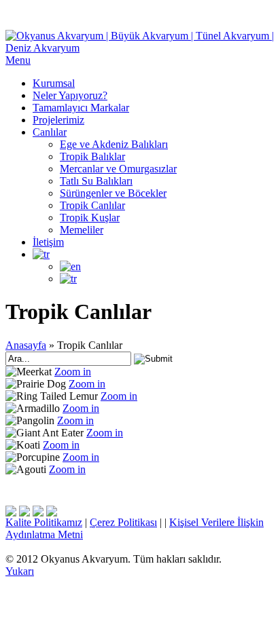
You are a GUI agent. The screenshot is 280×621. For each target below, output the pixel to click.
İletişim (48, 242)
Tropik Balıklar (92, 156)
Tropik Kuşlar (90, 217)
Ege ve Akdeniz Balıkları (114, 144)
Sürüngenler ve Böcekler (113, 193)
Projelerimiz (58, 120)
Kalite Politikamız (43, 522)
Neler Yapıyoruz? (70, 95)
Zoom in (72, 371)
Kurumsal (54, 83)
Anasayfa (25, 345)
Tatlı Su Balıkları (96, 181)
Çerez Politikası (123, 522)
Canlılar (50, 132)
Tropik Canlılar (92, 205)
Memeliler (81, 230)
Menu (18, 60)
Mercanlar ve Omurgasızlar (118, 168)
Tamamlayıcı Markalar (81, 107)
